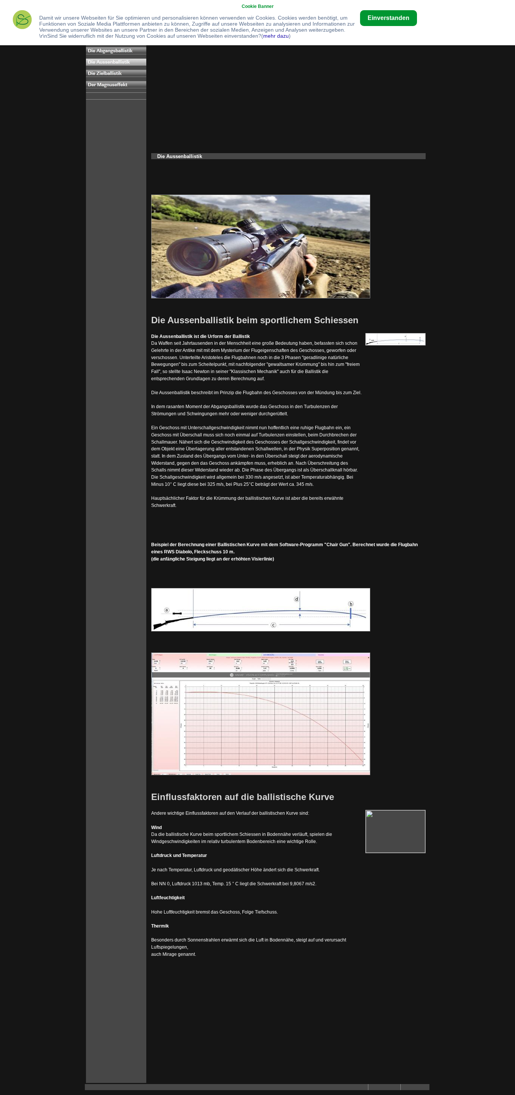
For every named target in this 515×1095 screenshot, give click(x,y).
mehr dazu (276, 36)
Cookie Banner (258, 6)
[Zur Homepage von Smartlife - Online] (22, 20)
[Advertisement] (288, 96)
